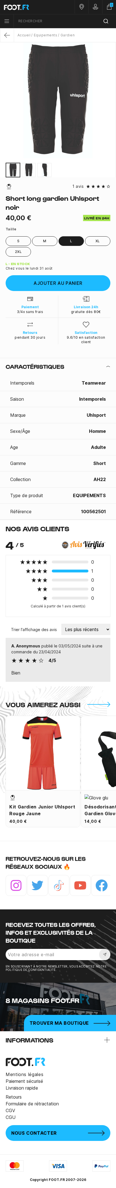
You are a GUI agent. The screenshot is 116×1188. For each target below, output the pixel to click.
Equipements (45, 35)
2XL (18, 252)
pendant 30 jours (30, 337)
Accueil (23, 35)
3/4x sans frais (30, 312)
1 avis (78, 186)
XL (97, 241)
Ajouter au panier (58, 283)
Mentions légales (24, 1074)
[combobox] (65, 21)
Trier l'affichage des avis (34, 629)
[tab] (58, 366)
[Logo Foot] (29, 7)
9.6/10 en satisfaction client (86, 339)
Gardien (68, 35)
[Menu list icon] (6, 21)
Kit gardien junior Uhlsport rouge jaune (42, 810)
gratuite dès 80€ (86, 312)
